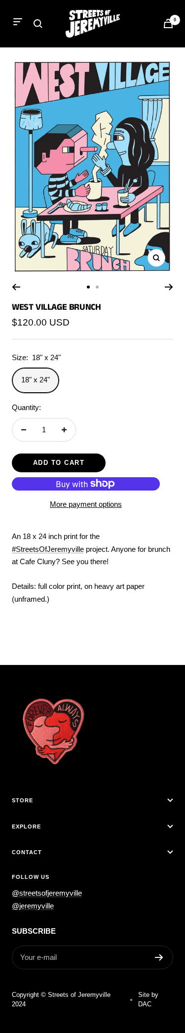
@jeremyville (33, 906)
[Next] (169, 287)
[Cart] (168, 23)
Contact (27, 852)
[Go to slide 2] (97, 287)
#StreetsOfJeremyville (48, 549)
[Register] (159, 957)
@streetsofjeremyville (47, 893)
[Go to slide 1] (88, 287)
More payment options (86, 504)
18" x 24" (35, 379)
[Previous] (16, 287)
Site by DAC (148, 999)
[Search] (38, 23)
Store (22, 800)
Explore (26, 826)
